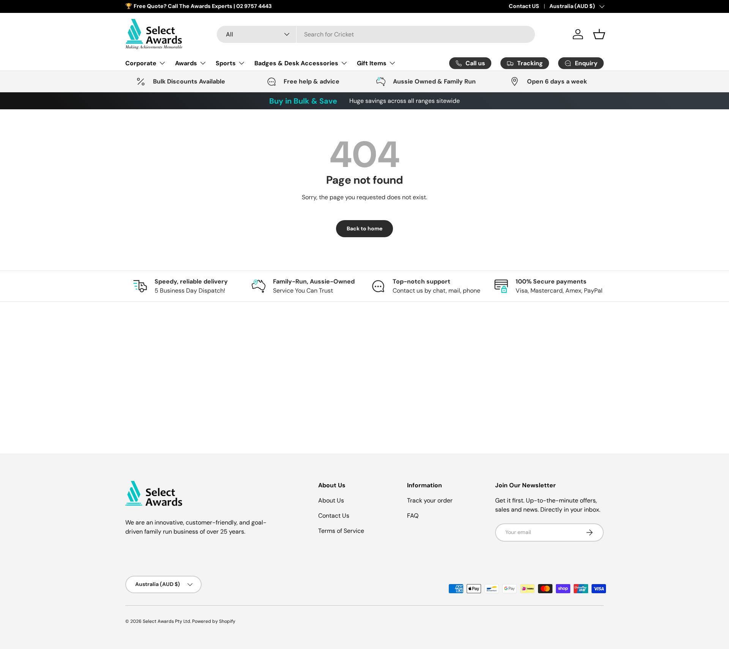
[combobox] (376, 34)
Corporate (140, 63)
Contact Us (333, 516)
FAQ (412, 516)
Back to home (364, 228)
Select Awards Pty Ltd (166, 621)
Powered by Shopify (213, 621)
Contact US (524, 6)
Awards (186, 63)
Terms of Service (341, 531)
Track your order (430, 500)
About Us (331, 500)
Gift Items (372, 63)
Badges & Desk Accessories (296, 63)
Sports (226, 63)
